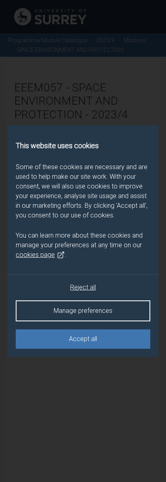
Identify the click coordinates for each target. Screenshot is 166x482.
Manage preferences (83, 310)
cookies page (35, 255)
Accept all (83, 339)
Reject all (83, 287)
